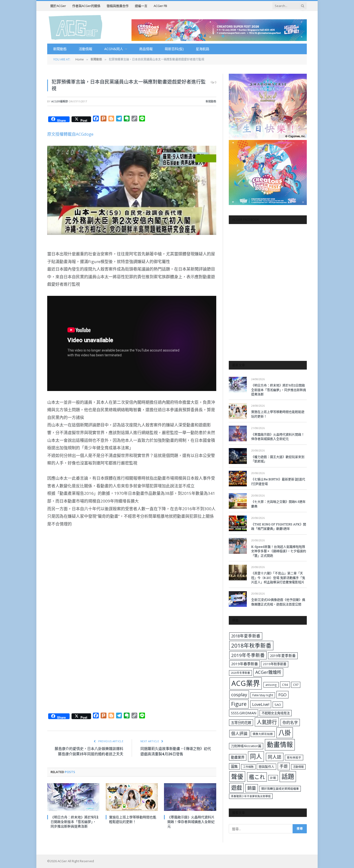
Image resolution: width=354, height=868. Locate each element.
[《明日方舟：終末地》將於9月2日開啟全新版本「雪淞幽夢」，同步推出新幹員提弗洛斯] (73, 797)
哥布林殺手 (294, 757)
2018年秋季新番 (251, 645)
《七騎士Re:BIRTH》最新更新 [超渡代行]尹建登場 (278, 481)
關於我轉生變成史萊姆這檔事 (280, 788)
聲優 (237, 777)
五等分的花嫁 (241, 722)
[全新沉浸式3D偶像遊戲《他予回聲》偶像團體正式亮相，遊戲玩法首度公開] (238, 599)
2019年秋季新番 (274, 664)
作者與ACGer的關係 (86, 6)
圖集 (234, 766)
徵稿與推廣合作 (118, 6)
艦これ (257, 776)
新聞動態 (60, 48)
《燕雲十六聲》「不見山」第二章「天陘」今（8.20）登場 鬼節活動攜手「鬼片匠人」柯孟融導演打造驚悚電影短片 (278, 577)
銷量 (251, 788)
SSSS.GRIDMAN (243, 712)
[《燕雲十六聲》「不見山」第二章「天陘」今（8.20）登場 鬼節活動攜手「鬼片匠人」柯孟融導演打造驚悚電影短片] (238, 572)
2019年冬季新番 (248, 655)
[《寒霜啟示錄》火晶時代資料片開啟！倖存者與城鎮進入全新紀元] (190, 797)
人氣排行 (267, 721)
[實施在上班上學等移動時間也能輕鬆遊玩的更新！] (132, 797)
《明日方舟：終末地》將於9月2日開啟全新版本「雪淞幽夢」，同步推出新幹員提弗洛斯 (74, 821)
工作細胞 (248, 767)
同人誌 (275, 757)
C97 (295, 684)
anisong (271, 685)
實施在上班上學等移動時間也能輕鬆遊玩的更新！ (132, 819)
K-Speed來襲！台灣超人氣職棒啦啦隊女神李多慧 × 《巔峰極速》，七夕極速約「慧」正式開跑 (278, 551)
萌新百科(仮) (174, 48)
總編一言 (141, 6)
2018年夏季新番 (245, 636)
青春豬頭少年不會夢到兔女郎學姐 (251, 796)
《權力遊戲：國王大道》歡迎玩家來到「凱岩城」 (277, 459)
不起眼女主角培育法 (276, 713)
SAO (278, 704)
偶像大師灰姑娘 (263, 734)
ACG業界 (245, 683)
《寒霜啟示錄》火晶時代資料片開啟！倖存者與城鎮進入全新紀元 (191, 821)
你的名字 (290, 722)
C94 (285, 684)
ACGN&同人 (113, 48)
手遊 (284, 766)
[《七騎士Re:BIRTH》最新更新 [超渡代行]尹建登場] (238, 478)
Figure (239, 704)
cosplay (239, 694)
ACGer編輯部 (59, 101)
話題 (288, 776)
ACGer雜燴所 (268, 672)
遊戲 (236, 787)
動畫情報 (280, 744)
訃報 (273, 778)
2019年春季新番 (244, 663)
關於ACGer (58, 6)
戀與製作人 (266, 766)
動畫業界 (237, 757)
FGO (282, 694)
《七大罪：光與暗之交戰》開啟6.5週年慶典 (278, 503)
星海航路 (202, 48)
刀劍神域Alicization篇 (246, 746)
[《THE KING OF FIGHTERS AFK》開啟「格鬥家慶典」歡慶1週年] (238, 523)
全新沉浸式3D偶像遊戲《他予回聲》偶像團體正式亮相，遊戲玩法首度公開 (278, 601)
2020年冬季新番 (240, 673)
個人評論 (239, 733)
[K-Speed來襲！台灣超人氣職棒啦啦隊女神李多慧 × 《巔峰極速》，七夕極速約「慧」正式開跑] (238, 546)
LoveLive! (260, 704)
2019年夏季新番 (283, 655)
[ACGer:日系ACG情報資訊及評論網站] (75, 27)
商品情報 (146, 48)
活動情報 (85, 48)
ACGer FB (160, 6)
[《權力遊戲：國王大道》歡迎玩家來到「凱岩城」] (238, 456)
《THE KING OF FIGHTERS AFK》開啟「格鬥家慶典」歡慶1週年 (278, 526)
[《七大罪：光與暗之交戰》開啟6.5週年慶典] (238, 501)
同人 (256, 756)
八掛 (284, 732)
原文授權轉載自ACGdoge (70, 134)
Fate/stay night (262, 695)
